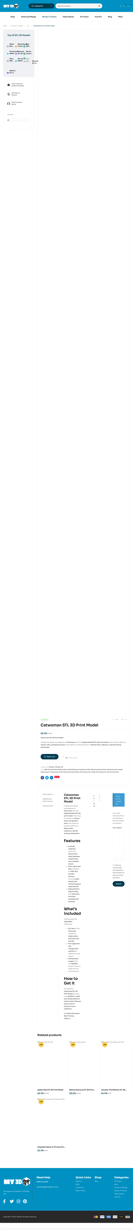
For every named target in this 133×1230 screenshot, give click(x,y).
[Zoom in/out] (3, 1224)
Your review (117, 828)
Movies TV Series (17, 26)
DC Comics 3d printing (71, 772)
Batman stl (76, 769)
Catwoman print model (114, 769)
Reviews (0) (48, 806)
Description (48, 794)
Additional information (48, 800)
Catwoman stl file (57, 772)
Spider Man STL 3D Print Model (50, 1090)
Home (5, 26)
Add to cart (51, 757)
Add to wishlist (73, 758)
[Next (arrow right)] (10, 1228)
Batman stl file (85, 769)
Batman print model (65, 769)
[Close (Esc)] (23, 1224)
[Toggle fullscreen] (10, 1224)
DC (28, 26)
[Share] (17, 1224)
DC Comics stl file (113, 772)
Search (99, 5)
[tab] (48, 794)
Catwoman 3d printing (98, 769)
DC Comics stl (101, 772)
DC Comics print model (87, 772)
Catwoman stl (45, 772)
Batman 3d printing (51, 769)
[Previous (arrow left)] (3, 1228)
